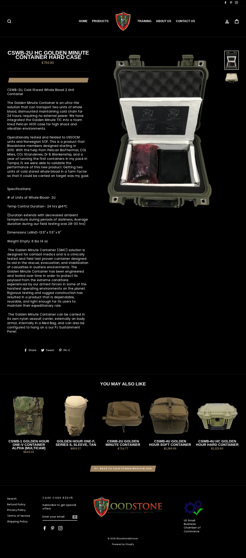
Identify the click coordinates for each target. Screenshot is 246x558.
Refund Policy (16, 504)
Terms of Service (18, 516)
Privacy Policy (16, 510)
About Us (163, 21)
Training (144, 21)
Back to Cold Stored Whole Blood (125, 468)
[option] (161, 131)
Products (100, 21)
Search (12, 498)
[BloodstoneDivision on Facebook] (45, 528)
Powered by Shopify (123, 544)
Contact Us (185, 21)
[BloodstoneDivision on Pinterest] (52, 528)
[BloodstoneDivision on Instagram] (60, 528)
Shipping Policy (17, 521)
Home (83, 21)
